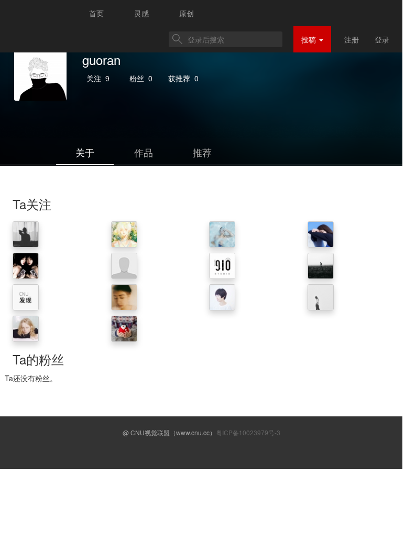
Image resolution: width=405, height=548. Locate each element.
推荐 (202, 152)
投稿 (309, 39)
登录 (382, 39)
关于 (84, 152)
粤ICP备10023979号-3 (248, 432)
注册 (351, 39)
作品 (143, 152)
